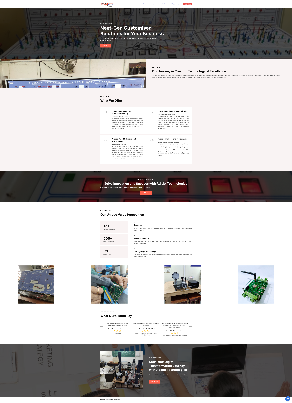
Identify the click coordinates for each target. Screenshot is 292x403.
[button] (101, 325)
